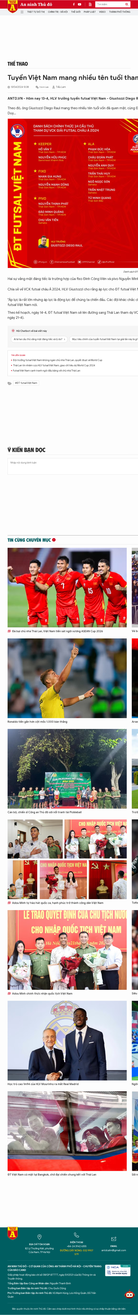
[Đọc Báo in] (92, 4)
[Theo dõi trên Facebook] (75, 4)
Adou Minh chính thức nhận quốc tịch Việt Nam (41, 993)
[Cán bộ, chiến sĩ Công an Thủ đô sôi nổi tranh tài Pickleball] (67, 769)
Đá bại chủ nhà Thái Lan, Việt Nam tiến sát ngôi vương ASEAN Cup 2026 (57, 631)
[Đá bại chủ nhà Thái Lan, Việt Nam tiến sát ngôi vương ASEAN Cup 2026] (67, 587)
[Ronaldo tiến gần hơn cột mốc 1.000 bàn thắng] (67, 678)
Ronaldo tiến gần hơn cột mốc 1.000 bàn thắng (37, 722)
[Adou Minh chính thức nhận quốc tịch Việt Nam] (67, 950)
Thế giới (75, 11)
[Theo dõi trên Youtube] (80, 4)
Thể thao (18, 63)
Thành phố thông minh (122, 11)
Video (102, 11)
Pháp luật (90, 11)
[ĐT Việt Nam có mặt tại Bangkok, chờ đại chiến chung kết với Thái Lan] (67, 1131)
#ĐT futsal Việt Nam (26, 383)
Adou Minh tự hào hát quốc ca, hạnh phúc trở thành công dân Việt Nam (57, 903)
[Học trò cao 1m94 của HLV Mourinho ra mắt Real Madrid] (67, 1040)
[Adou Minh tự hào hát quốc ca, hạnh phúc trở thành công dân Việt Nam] (67, 859)
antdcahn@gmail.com (113, 1250)
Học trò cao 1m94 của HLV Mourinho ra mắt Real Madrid (43, 1084)
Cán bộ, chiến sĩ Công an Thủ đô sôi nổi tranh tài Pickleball (45, 812)
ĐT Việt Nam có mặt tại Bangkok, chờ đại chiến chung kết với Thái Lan (52, 1174)
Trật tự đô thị (36, 11)
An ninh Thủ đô (36, 4)
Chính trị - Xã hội (58, 11)
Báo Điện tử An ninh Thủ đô (12, 6)
